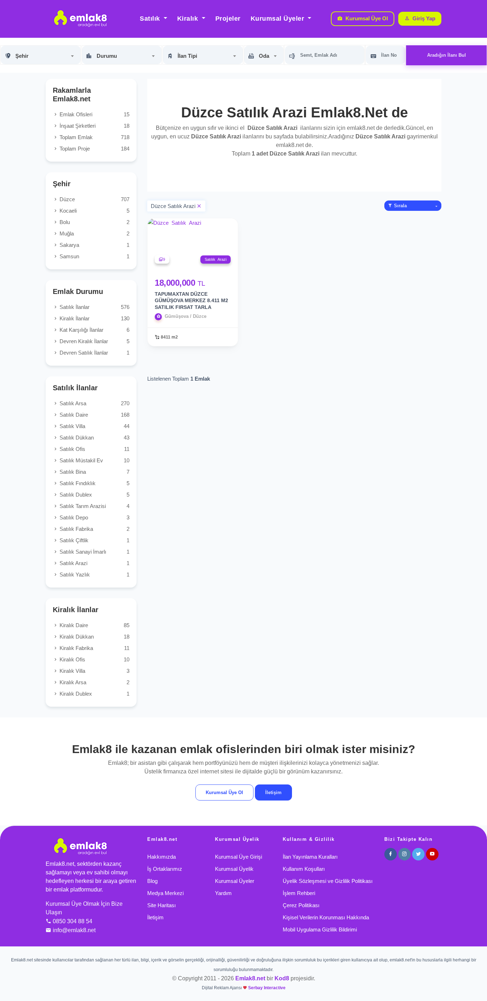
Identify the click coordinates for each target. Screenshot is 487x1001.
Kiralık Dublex (93, 694)
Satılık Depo (93, 517)
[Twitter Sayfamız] (418, 854)
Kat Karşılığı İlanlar (93, 330)
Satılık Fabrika (93, 529)
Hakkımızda (161, 857)
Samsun (93, 256)
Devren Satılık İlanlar (93, 353)
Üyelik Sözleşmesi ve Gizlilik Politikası (328, 881)
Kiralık (188, 18)
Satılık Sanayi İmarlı (93, 552)
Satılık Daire (93, 415)
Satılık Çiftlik (93, 540)
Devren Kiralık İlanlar (93, 341)
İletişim (273, 792)
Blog (152, 881)
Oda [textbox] (264, 56)
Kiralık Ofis (93, 659)
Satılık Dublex (93, 495)
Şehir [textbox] (22, 56)
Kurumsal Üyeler (278, 18)
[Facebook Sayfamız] (390, 854)
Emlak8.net (250, 978)
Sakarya (93, 245)
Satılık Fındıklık (93, 483)
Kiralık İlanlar (93, 318)
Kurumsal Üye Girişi (238, 857)
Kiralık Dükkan (93, 637)
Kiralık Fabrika (93, 648)
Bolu (93, 222)
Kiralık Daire (93, 625)
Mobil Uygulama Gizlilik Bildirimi (320, 929)
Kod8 (282, 978)
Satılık (151, 18)
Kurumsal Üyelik (234, 869)
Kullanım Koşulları (304, 869)
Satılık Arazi (93, 563)
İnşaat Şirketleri (93, 126)
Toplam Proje (93, 149)
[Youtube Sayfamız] (432, 854)
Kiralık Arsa (93, 682)
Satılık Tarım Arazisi (93, 506)
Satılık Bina (93, 472)
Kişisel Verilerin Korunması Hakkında (326, 917)
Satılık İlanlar (93, 307)
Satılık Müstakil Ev (93, 460)
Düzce (93, 199)
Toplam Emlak (93, 137)
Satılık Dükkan (93, 438)
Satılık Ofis (93, 449)
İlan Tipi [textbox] (187, 56)
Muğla (93, 233)
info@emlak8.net (74, 930)
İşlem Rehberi (299, 893)
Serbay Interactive (267, 987)
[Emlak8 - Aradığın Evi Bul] (80, 19)
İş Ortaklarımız (164, 869)
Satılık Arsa (93, 403)
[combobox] (41, 55)
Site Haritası (161, 905)
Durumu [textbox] (107, 56)
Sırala (400, 205)
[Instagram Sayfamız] (404, 854)
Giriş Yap (423, 18)
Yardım (223, 893)
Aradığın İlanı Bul (446, 55)
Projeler (228, 18)
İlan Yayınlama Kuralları (310, 857)
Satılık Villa (93, 426)
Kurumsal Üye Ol (366, 18)
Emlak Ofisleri (93, 114)
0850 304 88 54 (72, 921)
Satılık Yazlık (93, 574)
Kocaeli (93, 211)
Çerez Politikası (301, 905)
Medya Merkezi (165, 893)
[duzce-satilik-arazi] (198, 206)
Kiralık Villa (93, 671)
